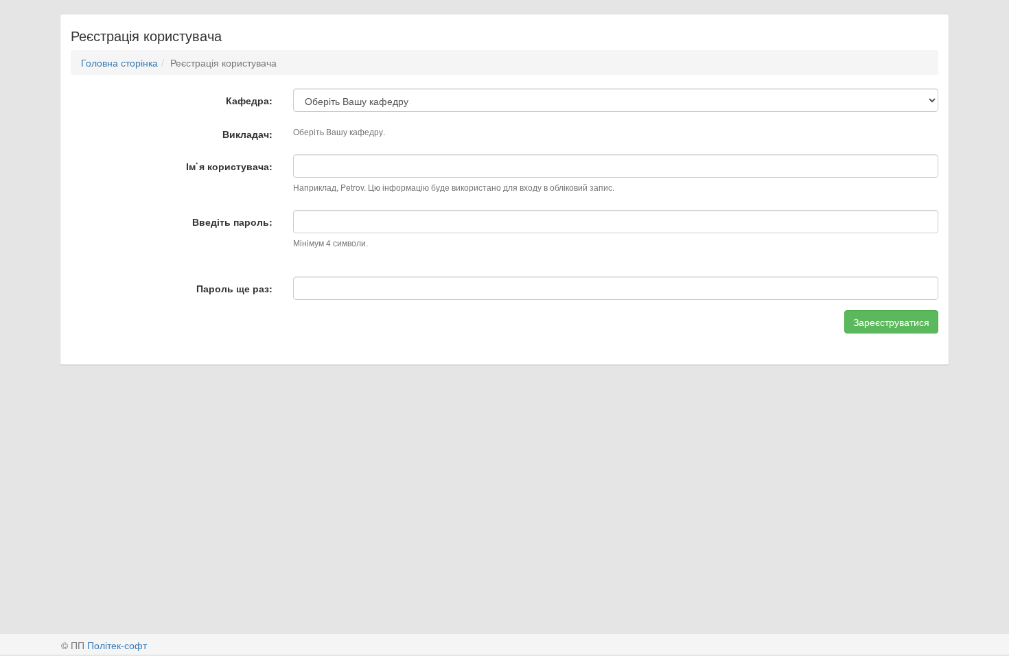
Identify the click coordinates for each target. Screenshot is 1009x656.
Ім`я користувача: (229, 166)
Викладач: (247, 134)
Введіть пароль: (232, 222)
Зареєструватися (891, 322)
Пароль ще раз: (234, 288)
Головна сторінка (119, 62)
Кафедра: (249, 100)
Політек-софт (117, 645)
